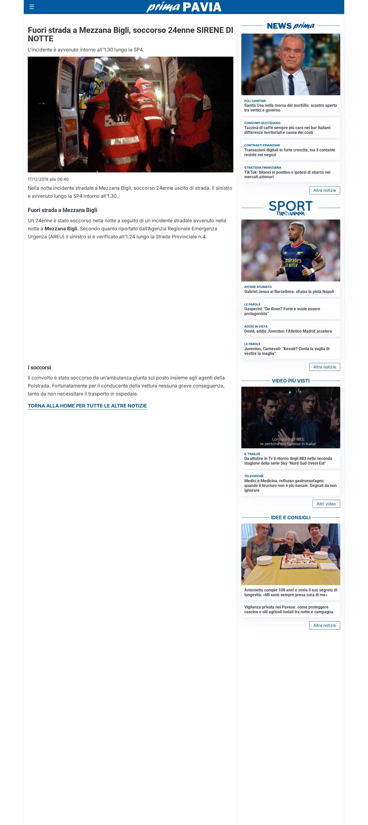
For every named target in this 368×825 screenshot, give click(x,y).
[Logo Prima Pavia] (184, 7)
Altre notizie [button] (324, 190)
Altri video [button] (326, 503)
